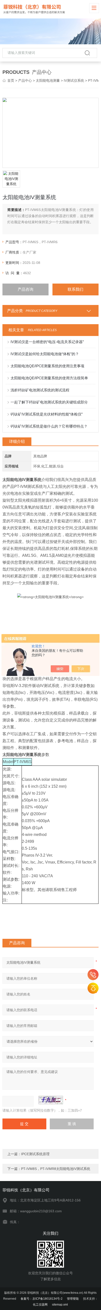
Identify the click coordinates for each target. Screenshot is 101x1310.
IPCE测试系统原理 (35, 1154)
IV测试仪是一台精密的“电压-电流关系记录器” (47, 342)
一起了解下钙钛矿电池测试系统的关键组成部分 (49, 402)
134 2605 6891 (93, 974)
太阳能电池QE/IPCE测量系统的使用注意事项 (47, 366)
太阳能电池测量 (48, 80)
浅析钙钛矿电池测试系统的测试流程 (40, 390)
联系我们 (75, 289)
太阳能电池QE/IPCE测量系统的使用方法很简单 (49, 378)
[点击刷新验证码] (50, 1100)
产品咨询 (25, 289)
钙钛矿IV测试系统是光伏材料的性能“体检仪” (47, 414)
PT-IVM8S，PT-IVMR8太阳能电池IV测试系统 (55, 1169)
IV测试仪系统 (74, 80)
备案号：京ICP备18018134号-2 (42, 1298)
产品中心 (25, 80)
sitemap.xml (60, 1304)
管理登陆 (73, 1298)
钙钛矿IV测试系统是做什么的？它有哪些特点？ (49, 426)
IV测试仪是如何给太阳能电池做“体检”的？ (45, 354)
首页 (10, 80)
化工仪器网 (40, 1304)
